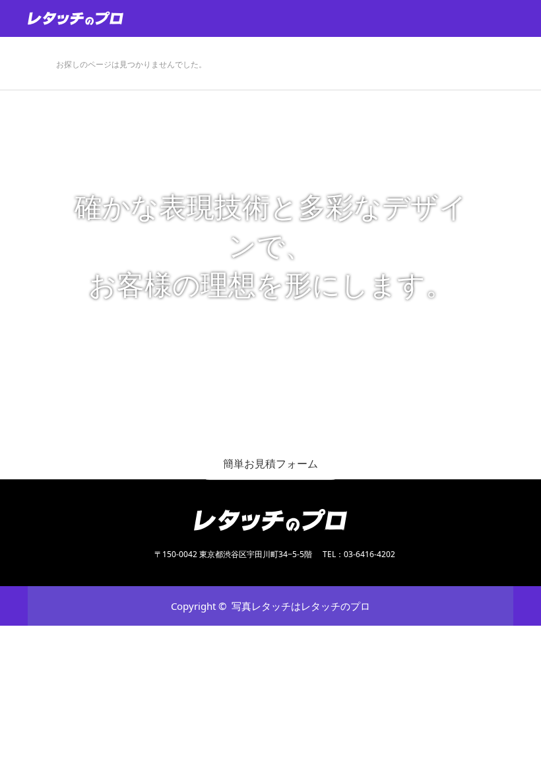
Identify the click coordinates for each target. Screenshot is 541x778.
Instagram (84, 605)
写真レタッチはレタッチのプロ (301, 606)
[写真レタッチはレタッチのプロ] (124, 18)
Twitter (38, 605)
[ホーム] (32, 42)
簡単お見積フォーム (270, 463)
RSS (107, 605)
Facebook (61, 605)
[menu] (522, 18)
